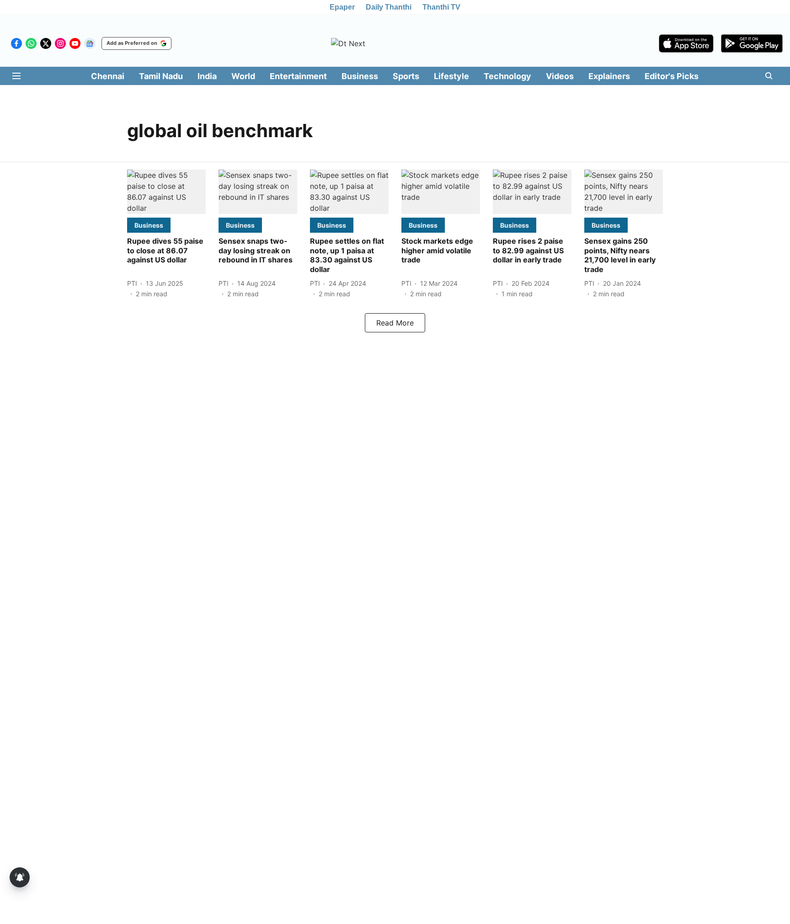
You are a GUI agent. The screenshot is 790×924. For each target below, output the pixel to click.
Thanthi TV (441, 7)
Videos (560, 76)
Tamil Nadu (161, 76)
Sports (406, 76)
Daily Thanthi (388, 7)
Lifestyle (451, 76)
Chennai (107, 76)
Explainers (609, 76)
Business (360, 76)
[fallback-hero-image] (166, 192)
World (243, 76)
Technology (507, 76)
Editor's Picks (672, 76)
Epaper (342, 7)
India (207, 76)
